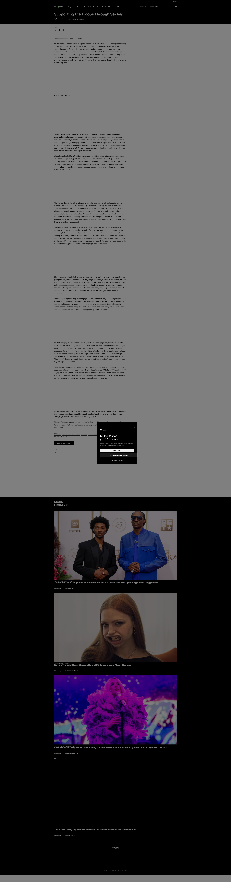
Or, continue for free (117, 460)
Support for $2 (117, 450)
